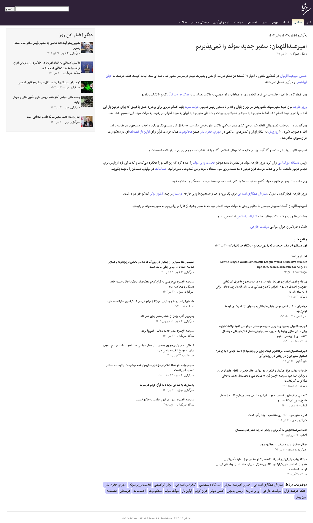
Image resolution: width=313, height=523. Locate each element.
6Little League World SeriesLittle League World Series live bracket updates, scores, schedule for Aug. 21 (263, 265)
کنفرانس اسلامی (246, 216)
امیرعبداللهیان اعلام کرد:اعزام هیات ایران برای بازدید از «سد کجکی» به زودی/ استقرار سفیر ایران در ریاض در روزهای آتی (261, 354)
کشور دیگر (157, 194)
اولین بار (145, 132)
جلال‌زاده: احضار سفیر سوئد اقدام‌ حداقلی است (53, 117)
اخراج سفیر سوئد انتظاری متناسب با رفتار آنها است (277, 415)
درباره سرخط (154, 518)
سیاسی (298, 22)
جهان (263, 22)
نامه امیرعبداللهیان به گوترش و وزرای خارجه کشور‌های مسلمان (271, 430)
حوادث (238, 22)
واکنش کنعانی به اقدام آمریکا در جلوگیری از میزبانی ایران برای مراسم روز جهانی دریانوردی (47, 65)
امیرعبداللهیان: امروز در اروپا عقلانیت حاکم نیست (165, 399)
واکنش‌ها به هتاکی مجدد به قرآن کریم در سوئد (167, 385)
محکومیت (185, 132)
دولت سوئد (191, 107)
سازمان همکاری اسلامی (252, 194)
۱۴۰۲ (285, 36)
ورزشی (274, 22)
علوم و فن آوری (221, 22)
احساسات (161, 169)
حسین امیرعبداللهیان (293, 76)
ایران (308, 22)
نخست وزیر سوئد (204, 163)
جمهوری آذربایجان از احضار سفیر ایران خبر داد (167, 316)
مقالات (183, 22)
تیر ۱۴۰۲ (274, 36)
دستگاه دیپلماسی (288, 163)
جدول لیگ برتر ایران (129, 518)
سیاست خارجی (259, 227)
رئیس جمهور (235, 491)
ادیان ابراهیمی (163, 485)
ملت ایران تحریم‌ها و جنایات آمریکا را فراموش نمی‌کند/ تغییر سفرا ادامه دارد (150, 301)
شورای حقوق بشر (210, 132)
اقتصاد (286, 22)
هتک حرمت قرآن (178, 95)
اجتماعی (252, 22)
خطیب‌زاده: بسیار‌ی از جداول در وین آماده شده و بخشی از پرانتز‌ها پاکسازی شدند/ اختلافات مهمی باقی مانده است (151, 265)
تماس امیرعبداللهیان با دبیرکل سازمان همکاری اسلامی (49, 82)
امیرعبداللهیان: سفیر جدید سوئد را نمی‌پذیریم (280, 245)
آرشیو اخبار (298, 36)
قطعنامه (134, 132)
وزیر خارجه (300, 107)
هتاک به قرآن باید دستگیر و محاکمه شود (283, 444)
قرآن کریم (201, 491)
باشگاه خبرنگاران (241, 245)
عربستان (177, 194)
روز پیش (273, 132)
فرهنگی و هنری (200, 22)
